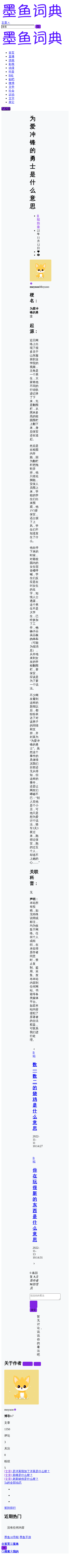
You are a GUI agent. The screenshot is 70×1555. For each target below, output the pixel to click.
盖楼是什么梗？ (18, 1475)
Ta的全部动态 (13, 1482)
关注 (29, 1363)
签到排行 (10, 1507)
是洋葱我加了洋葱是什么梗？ (27, 1471)
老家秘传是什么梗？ (21, 1478)
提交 (33, 1309)
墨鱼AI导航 (11, 1537)
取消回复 (33, 1304)
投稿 (7, 108)
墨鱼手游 (25, 1537)
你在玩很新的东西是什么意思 (35, 1205)
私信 (37, 1363)
